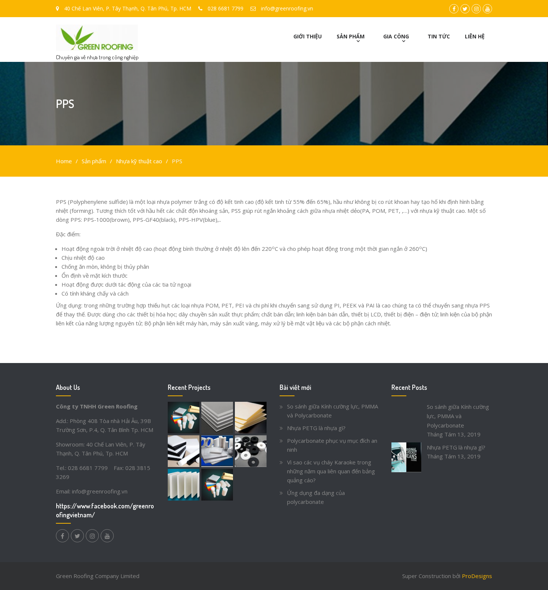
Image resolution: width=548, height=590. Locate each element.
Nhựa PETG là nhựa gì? (316, 428)
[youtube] (107, 535)
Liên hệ (475, 36)
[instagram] (92, 535)
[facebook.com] (62, 535)
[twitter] (77, 535)
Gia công (396, 36)
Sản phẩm (351, 36)
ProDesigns (477, 576)
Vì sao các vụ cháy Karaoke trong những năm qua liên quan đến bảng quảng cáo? (331, 471)
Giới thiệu (307, 36)
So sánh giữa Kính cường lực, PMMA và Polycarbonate (458, 416)
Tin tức (439, 36)
